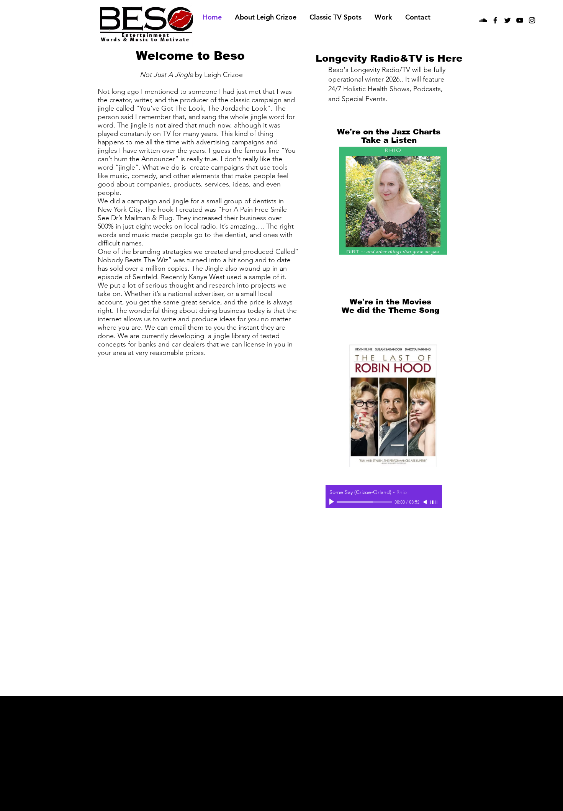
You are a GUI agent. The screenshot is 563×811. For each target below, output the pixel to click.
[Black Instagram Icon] (532, 20)
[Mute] (426, 502)
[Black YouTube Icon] (520, 20)
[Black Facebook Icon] (495, 20)
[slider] (434, 502)
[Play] (332, 502)
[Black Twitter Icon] (507, 20)
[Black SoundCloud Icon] (483, 20)
